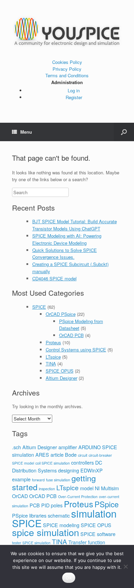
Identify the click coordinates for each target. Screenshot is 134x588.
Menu (26, 132)
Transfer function (86, 542)
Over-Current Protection (78, 496)
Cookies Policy (67, 62)
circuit (82, 455)
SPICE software (97, 533)
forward (38, 479)
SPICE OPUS (60, 371)
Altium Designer (61, 378)
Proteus (53, 342)
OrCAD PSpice (61, 314)
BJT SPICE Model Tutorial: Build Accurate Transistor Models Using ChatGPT (74, 225)
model (86, 488)
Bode (71, 454)
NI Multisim (107, 488)
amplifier (67, 447)
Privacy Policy (67, 69)
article (57, 454)
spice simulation (45, 532)
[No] (125, 566)
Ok (69, 577)
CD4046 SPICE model (54, 278)
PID (45, 505)
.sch (16, 447)
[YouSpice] (67, 32)
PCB (35, 505)
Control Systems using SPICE (76, 349)
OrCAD (20, 495)
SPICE (39, 307)
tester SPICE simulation (31, 542)
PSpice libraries (29, 515)
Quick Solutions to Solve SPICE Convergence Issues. (64, 253)
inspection (47, 488)
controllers (82, 462)
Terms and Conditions (67, 75)
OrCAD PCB (71, 335)
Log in (74, 90)
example (21, 479)
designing (68, 470)
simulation (93, 513)
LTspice (53, 356)
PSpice (106, 503)
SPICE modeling (61, 525)
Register (74, 97)
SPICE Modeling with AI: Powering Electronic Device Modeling (66, 239)
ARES (42, 454)
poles (57, 505)
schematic (59, 515)
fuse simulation (58, 479)
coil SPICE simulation (52, 463)
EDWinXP (91, 470)
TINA (51, 363)
